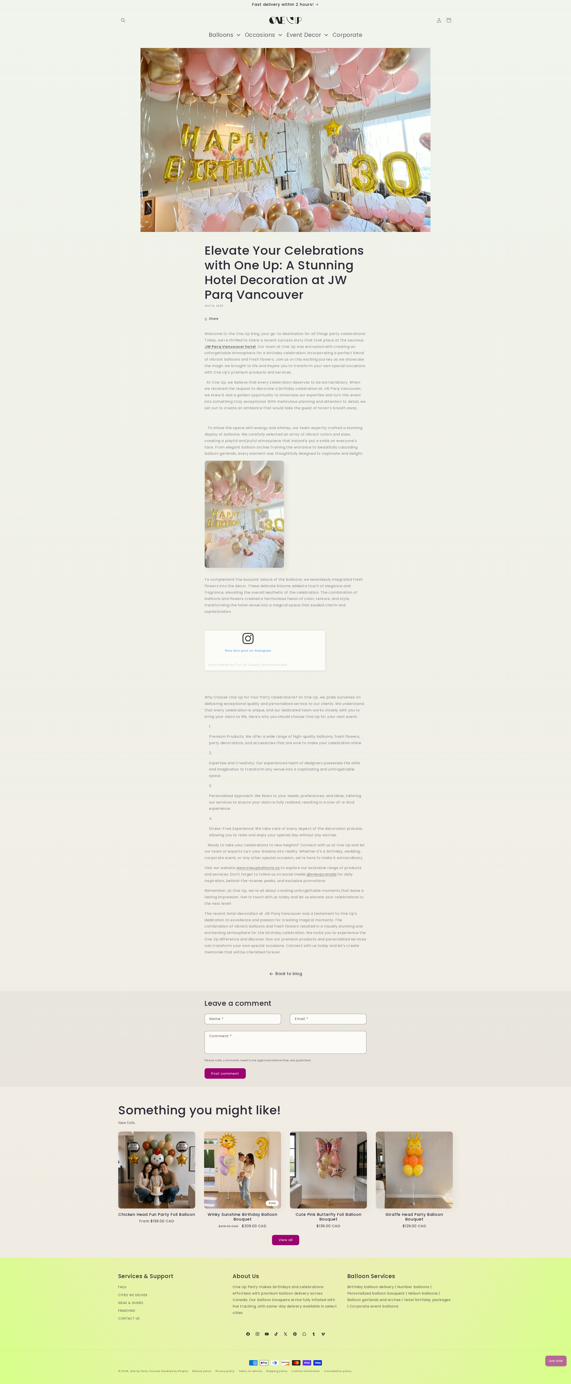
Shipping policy (277, 1371)
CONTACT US (129, 1318)
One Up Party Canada (145, 1371)
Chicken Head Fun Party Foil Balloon (156, 1214)
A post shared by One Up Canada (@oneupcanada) (248, 664)
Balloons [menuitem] (221, 35)
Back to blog (288, 973)
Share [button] (214, 318)
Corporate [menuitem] (347, 35)
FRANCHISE (126, 1311)
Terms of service (250, 1371)
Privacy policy (225, 1371)
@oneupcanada (322, 874)
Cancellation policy (337, 1371)
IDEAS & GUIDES (130, 1303)
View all (286, 1240)
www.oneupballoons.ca (258, 867)
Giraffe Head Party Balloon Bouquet (414, 1217)
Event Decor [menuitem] (304, 35)
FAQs (122, 1287)
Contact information (306, 1371)
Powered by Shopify (174, 1371)
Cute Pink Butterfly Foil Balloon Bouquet (329, 1217)
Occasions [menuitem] (260, 35)
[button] (123, 20)
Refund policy (201, 1371)
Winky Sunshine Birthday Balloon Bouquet (242, 1217)
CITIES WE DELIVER (132, 1295)
